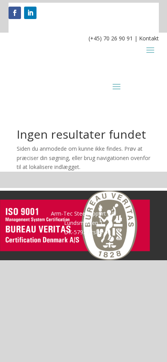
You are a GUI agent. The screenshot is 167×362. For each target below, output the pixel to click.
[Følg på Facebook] (15, 13)
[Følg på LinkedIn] (30, 13)
